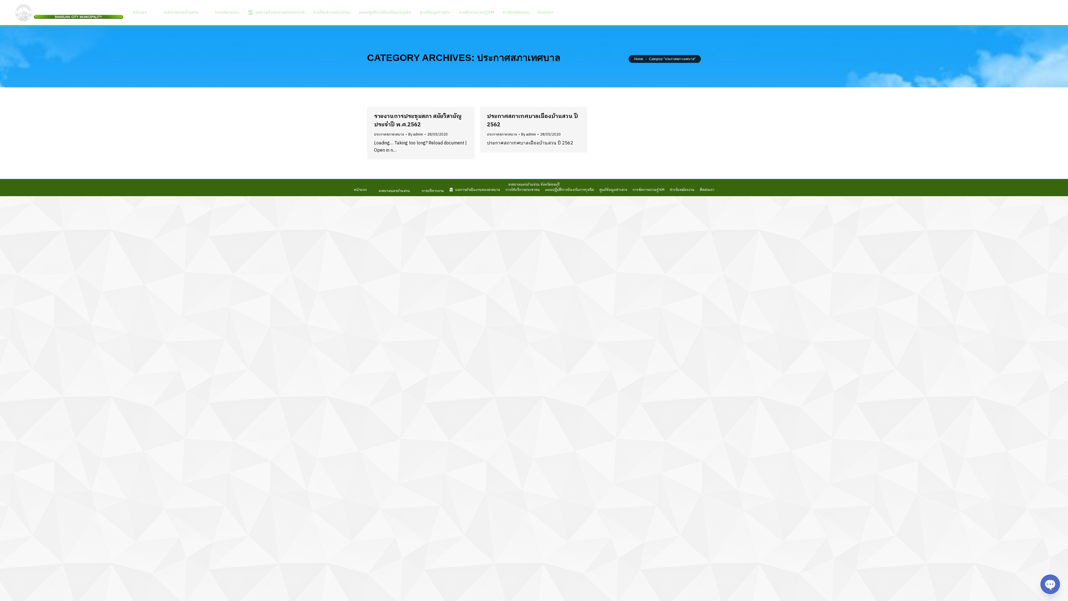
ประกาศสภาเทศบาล (389, 134)
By (415, 134)
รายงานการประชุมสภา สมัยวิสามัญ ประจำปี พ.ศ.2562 (418, 120)
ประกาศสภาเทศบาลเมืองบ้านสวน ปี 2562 (532, 120)
